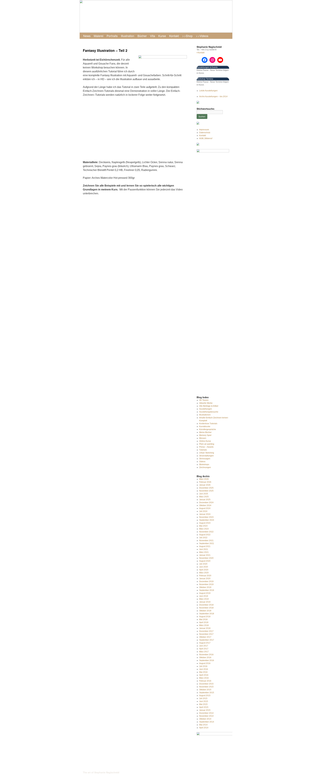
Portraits (112, 36)
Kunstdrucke (204, 426)
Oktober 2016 (205, 657)
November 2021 (206, 540)
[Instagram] (212, 60)
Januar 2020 (204, 578)
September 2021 (206, 543)
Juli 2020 (203, 564)
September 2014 (206, 722)
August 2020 (204, 561)
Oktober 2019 (205, 587)
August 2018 (204, 616)
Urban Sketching (206, 453)
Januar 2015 (204, 710)
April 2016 (203, 675)
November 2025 (206, 491)
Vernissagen (204, 459)
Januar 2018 (204, 628)
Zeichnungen (205, 467)
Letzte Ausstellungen (208, 91)
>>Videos (202, 36)
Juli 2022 (203, 537)
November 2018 (206, 608)
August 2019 (204, 593)
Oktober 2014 (205, 719)
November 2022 (206, 532)
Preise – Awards (206, 447)
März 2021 (204, 552)
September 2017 (206, 640)
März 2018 (204, 625)
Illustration (127, 36)
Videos (202, 461)
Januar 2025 (204, 499)
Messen (202, 438)
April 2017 (203, 649)
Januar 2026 (204, 485)
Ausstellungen (205, 409)
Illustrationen (205, 415)
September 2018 (206, 613)
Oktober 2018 (205, 611)
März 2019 (204, 599)
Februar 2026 (205, 482)
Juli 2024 (203, 511)
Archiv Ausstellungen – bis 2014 (213, 96)
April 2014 (203, 728)
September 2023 (206, 520)
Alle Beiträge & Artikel (208, 406)
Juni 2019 (203, 596)
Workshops (204, 464)
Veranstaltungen (206, 456)
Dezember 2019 (206, 581)
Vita (152, 36)
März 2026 (204, 479)
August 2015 (204, 695)
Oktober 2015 (205, 690)
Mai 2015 (203, 704)
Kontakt (174, 36)
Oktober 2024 (205, 505)
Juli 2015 (203, 698)
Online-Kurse (205, 441)
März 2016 (204, 678)
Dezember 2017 (206, 631)
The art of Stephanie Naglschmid (101, 772)
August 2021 (204, 546)
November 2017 (206, 634)
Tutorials (203, 450)
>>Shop (187, 36)
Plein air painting (206, 444)
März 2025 (204, 497)
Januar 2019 (204, 602)
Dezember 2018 (206, 605)
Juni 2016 (203, 669)
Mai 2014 (203, 725)
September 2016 (206, 660)
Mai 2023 (203, 526)
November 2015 (206, 687)
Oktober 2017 (205, 637)
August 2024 (204, 508)
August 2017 (204, 643)
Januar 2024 (204, 514)
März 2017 (204, 652)
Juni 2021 (203, 549)
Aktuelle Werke (206, 403)
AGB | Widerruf (205, 138)
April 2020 (203, 570)
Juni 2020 (203, 567)
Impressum (204, 130)
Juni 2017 (203, 646)
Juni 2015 (203, 701)
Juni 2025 (203, 494)
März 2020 (204, 573)
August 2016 (204, 663)
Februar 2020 (205, 575)
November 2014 (206, 716)
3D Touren (203, 400)
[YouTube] (220, 60)
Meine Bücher (205, 432)
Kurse (162, 36)
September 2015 (206, 692)
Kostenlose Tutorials (208, 423)
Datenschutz (204, 132)
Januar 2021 (204, 555)
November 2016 (206, 654)
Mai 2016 (203, 672)
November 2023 (206, 517)
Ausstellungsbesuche (208, 412)
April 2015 (203, 707)
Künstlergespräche (207, 429)
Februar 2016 (205, 681)
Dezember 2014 (206, 713)
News (87, 36)
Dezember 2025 (206, 488)
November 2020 (206, 558)
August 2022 (204, 535)
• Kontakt (200, 53)
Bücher (142, 36)
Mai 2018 (203, 619)
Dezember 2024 (206, 502)
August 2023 (204, 523)
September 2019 (206, 590)
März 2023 (204, 529)
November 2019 (206, 584)
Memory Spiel (205, 435)
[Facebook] (205, 60)
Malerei (98, 36)
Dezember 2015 (206, 684)
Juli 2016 (203, 666)
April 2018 (203, 622)
